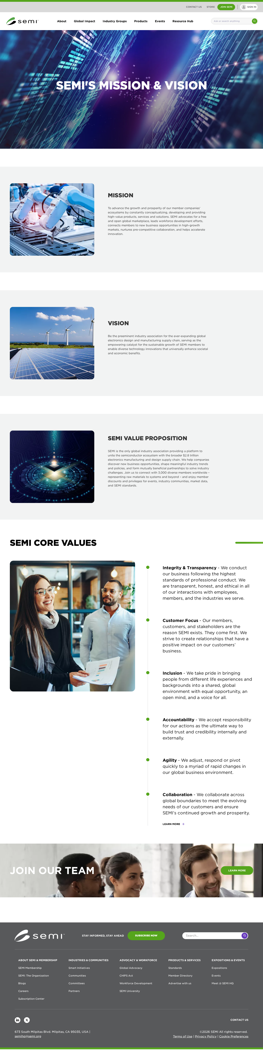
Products (140, 21)
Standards (175, 968)
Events (160, 21)
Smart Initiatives (79, 968)
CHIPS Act (126, 975)
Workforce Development (136, 983)
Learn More (237, 870)
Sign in (251, 7)
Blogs (22, 983)
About (61, 21)
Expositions (219, 968)
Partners (74, 991)
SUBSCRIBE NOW (146, 935)
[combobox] (231, 21)
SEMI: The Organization (33, 975)
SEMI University (130, 991)
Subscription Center (31, 998)
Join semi (226, 7)
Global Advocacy (131, 968)
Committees (77, 983)
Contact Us (194, 7)
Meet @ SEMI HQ (222, 983)
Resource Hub (182, 21)
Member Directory (180, 975)
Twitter (27, 1020)
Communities (77, 975)
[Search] (254, 21)
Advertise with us (179, 983)
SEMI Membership (30, 968)
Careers (23, 991)
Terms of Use (182, 1036)
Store (211, 7)
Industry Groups (115, 21)
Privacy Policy (205, 1036)
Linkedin (17, 1020)
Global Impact (84, 21)
